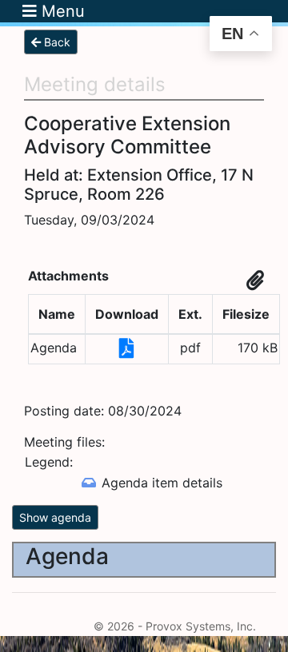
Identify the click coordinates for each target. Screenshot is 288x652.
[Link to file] (126, 351)
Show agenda (55, 517)
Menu (61, 11)
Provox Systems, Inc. (201, 626)
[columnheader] (57, 314)
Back (55, 42)
